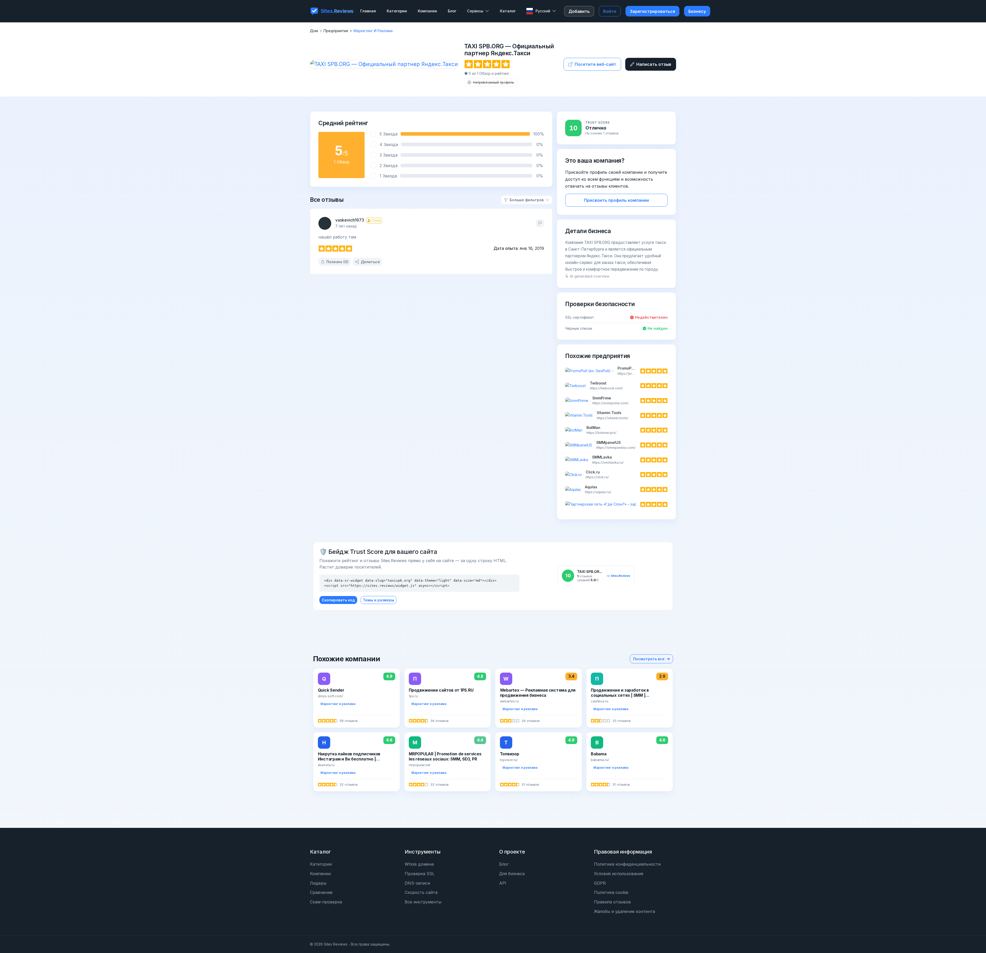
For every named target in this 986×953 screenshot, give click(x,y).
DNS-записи (417, 883)
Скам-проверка (326, 901)
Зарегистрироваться (652, 11)
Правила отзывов (612, 901)
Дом (314, 31)
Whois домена (419, 864)
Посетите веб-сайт (595, 64)
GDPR (600, 883)
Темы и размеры (378, 600)
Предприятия (336, 31)
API (502, 883)
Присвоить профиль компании (616, 200)
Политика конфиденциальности (627, 864)
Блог (504, 864)
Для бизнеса (512, 873)
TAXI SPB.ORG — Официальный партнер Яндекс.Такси (509, 50)
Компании (320, 873)
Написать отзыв (653, 64)
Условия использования (618, 873)
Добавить (579, 11)
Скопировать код (338, 600)
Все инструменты (423, 901)
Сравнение (321, 892)
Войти (609, 11)
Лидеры (318, 883)
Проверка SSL (419, 873)
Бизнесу (697, 11)
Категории (321, 864)
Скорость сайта (421, 892)
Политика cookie (611, 892)
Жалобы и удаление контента (624, 911)
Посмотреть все (649, 659)
